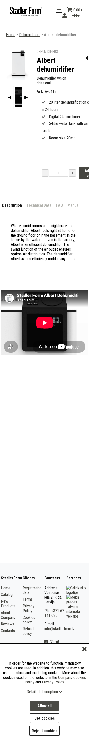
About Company (8, 620)
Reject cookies (44, 730)
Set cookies (44, 718)
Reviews (7, 629)
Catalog (7, 599)
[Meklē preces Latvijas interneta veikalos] (76, 621)
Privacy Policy (28, 613)
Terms (28, 604)
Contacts (8, 636)
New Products (8, 609)
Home (10, 40)
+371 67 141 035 (54, 618)
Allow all (44, 706)
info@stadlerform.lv (59, 634)
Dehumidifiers (29, 40)
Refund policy (28, 636)
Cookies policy (29, 625)
